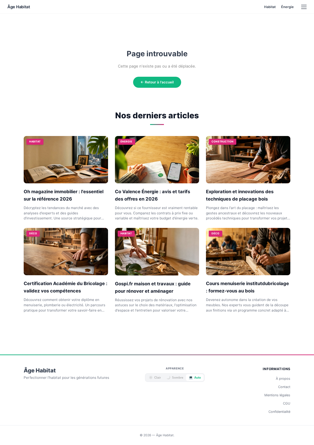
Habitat (270, 7)
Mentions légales (277, 395)
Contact (284, 387)
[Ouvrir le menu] (304, 7)
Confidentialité (279, 412)
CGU (286, 403)
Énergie (287, 7)
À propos (283, 378)
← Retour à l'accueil (157, 82)
